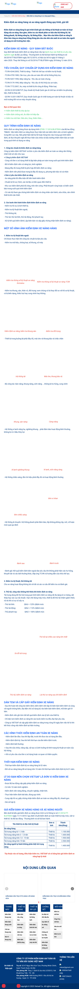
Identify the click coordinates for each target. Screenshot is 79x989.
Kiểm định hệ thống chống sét (45, 945)
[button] (38, 902)
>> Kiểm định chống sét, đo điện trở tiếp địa (21, 114)
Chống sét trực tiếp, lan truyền (45, 934)
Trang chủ (7, 16)
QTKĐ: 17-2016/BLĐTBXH (50, 129)
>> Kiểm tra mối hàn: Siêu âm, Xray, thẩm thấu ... (23, 118)
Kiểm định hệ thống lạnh (32, 917)
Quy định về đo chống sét (45, 924)
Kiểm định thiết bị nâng (18, 16)
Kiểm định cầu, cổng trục (20, 917)
